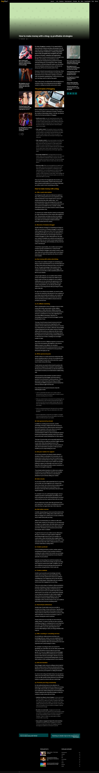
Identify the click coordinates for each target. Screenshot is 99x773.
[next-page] (22, 134)
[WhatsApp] (76, 93)
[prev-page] (20, 134)
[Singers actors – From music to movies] (43, 754)
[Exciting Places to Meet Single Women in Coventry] (25, 119)
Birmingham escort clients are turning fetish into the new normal (24, 85)
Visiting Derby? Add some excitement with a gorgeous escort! (25, 108)
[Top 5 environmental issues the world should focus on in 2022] (43, 765)
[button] (52, 1)
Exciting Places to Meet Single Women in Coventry (25, 129)
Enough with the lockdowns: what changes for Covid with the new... (53, 758)
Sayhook (23, 38)
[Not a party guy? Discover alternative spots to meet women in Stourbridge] (25, 52)
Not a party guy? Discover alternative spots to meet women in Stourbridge (25, 62)
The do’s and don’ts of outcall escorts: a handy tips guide (73, 88)
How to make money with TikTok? (28, 735)
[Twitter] (70, 93)
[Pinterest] (73, 93)
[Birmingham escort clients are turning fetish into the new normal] (25, 75)
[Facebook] (68, 93)
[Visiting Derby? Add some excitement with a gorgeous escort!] (25, 97)
